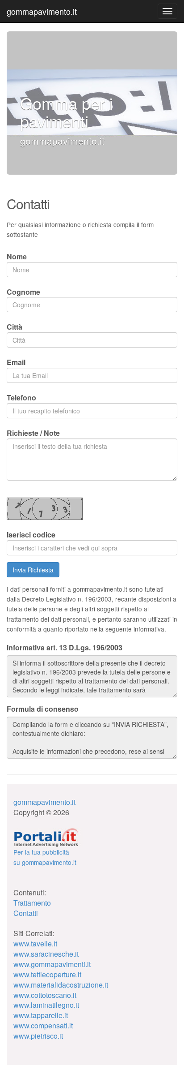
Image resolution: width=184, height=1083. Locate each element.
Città (14, 327)
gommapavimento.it (42, 11)
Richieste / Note (33, 433)
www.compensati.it (43, 1025)
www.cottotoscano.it (44, 995)
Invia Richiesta (33, 569)
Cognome (23, 292)
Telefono (21, 397)
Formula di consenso (43, 709)
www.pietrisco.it (38, 1036)
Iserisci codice (31, 534)
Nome (17, 256)
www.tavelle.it (35, 943)
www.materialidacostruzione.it (60, 985)
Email (16, 362)
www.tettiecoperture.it (47, 974)
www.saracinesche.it (46, 954)
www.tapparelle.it (40, 1015)
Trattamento (32, 903)
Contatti (25, 913)
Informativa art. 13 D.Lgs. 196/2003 (64, 648)
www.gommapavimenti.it (52, 964)
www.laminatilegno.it (46, 1005)
